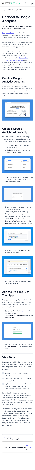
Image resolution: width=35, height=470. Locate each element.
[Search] (25, 3)
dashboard (25, 311)
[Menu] (32, 3)
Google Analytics (8, 33)
